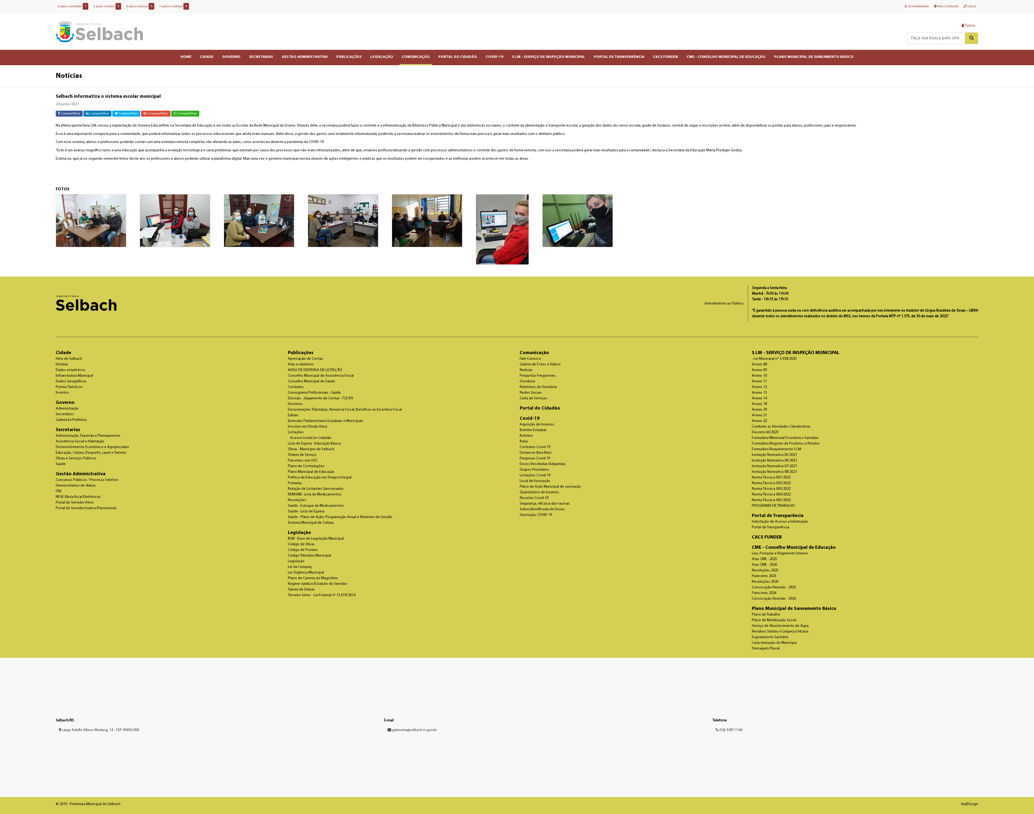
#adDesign (969, 804)
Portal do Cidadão (540, 408)
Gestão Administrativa (81, 474)
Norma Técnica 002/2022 (771, 483)
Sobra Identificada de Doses (542, 509)
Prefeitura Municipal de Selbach (99, 32)
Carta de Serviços (533, 398)
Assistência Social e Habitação (80, 441)
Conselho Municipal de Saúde (311, 381)
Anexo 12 (759, 387)
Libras (971, 6)
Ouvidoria (527, 381)
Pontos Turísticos (69, 387)
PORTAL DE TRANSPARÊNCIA (619, 57)
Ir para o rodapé (173, 6)
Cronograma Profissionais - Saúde (314, 393)
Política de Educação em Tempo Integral (320, 478)
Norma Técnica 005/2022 (771, 500)
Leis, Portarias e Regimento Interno (780, 553)
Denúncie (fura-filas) (535, 453)
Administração (67, 409)
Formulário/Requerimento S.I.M (776, 449)
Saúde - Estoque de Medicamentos (316, 506)
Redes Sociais (531, 393)
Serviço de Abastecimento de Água (780, 626)
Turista (969, 26)
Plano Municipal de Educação (311, 472)
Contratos (296, 387)
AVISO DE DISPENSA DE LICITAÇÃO (315, 370)
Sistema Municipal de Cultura (311, 523)
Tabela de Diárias (301, 590)
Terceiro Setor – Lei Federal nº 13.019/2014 (321, 595)
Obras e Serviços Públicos (76, 458)
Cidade (63, 353)
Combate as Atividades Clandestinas (781, 427)
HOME (185, 57)
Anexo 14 (759, 398)
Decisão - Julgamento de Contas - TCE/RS (320, 398)
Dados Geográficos (71, 381)
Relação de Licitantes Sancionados (316, 489)
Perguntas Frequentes (538, 376)
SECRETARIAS (261, 57)
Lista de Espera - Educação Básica (314, 444)
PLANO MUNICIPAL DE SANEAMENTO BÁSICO (814, 57)
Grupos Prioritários (534, 470)
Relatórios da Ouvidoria (538, 387)
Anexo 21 (759, 415)
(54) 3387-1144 (730, 730)
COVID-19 (494, 57)
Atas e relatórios (301, 364)
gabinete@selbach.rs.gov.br (414, 730)
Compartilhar (70, 113)
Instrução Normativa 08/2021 (774, 472)
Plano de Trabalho (766, 615)
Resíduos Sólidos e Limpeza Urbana (780, 632)
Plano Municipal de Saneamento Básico (794, 608)
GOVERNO (231, 57)
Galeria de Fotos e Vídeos (540, 364)
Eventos (62, 393)
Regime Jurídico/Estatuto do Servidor (317, 584)
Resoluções (297, 500)
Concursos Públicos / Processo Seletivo (87, 480)
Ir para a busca (139, 6)
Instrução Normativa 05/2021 (774, 455)
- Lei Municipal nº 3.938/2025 (774, 359)
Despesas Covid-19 (535, 458)
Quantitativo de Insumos (539, 492)
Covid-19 (530, 418)
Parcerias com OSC (303, 461)
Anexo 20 (759, 410)
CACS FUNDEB (665, 57)
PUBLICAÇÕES (349, 57)
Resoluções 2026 (765, 582)
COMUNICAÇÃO (416, 57)
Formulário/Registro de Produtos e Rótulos (786, 444)
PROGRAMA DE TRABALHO (773, 506)
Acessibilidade (918, 6)
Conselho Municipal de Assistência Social (321, 376)
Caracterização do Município (774, 643)
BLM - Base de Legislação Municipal (316, 539)
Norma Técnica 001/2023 (771, 478)
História (62, 364)
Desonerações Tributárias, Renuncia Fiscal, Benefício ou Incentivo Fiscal (345, 410)
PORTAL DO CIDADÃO (457, 57)
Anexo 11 (759, 381)
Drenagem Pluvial (766, 649)
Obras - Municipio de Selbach (311, 449)
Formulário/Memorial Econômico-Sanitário (785, 438)
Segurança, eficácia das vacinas (545, 504)
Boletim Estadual (533, 430)
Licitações (296, 432)
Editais (293, 415)
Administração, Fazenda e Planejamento (88, 436)
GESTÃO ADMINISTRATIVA (305, 57)
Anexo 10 (759, 376)
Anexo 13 (759, 393)
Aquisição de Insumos (537, 424)
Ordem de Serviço (302, 455)
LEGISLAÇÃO (381, 57)
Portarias (295, 483)
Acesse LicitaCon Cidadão (310, 438)
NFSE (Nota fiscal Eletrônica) (78, 497)
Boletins (526, 436)
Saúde (61, 464)
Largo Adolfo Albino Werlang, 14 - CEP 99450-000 (100, 730)
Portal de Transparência (778, 515)
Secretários (65, 414)
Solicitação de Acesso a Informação (780, 522)
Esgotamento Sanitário (770, 637)
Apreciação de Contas (305, 359)
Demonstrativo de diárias (76, 486)
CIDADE (207, 57)
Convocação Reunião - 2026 (774, 599)
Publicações (300, 353)
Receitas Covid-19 (534, 498)
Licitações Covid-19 (535, 475)
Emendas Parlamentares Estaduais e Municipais (325, 421)
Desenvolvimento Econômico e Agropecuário (92, 447)
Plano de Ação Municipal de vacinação (550, 487)
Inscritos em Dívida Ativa (307, 427)
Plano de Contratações (306, 466)
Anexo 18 (759, 404)
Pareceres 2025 (764, 576)
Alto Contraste (947, 6)
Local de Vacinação (535, 481)
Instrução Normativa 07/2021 (774, 466)
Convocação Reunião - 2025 (774, 587)
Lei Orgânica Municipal (306, 573)
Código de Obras (301, 544)
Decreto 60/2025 (765, 432)
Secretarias (68, 430)
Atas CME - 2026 (764, 565)
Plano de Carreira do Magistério (313, 578)
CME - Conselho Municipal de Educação (794, 547)
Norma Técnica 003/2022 (771, 489)
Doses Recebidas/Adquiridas (543, 464)
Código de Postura (302, 550)
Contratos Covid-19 (535, 447)
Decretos (295, 404)
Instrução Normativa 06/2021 (774, 461)
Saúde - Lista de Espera (306, 511)
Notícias (526, 370)
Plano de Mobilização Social (774, 620)
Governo (65, 402)
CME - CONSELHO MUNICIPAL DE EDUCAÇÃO (726, 57)
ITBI (58, 491)
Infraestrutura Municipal (74, 376)
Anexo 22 (759, 421)
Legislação (299, 532)
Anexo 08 (759, 364)
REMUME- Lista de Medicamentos (314, 494)
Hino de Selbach (69, 359)
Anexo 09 (759, 370)
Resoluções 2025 (765, 570)
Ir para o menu (106, 6)
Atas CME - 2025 (764, 559)
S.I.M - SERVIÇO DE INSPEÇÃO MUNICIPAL (548, 57)
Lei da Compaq (300, 567)
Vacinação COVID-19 (536, 515)
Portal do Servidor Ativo (75, 503)
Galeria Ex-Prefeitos (71, 420)
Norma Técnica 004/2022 (771, 494)
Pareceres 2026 (764, 593)
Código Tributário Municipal (309, 556)
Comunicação (534, 353)
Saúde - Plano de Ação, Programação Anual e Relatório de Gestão (340, 517)
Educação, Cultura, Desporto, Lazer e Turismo (91, 453)
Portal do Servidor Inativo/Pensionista (86, 508)
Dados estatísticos (70, 370)
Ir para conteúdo (72, 6)
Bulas (524, 441)
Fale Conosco (530, 359)
